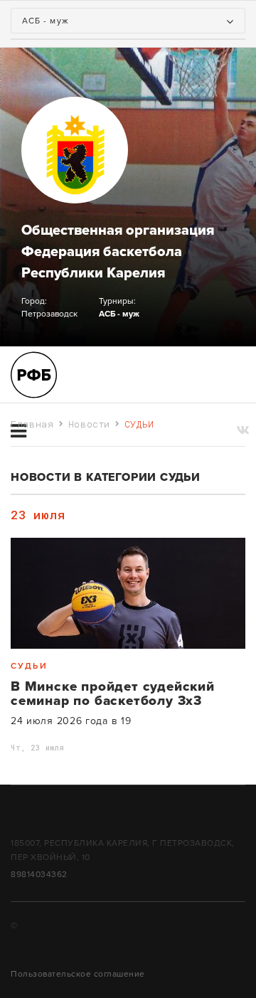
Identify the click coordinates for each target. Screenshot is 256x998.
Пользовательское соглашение (78, 974)
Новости (89, 424)
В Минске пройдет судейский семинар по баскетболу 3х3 (113, 693)
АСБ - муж (119, 314)
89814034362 (39, 874)
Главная (32, 424)
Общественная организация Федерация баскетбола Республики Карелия (117, 252)
